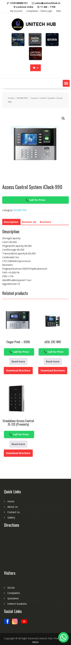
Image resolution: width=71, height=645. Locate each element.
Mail (58, 10)
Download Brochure (18, 370)
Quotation (13, 598)
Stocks (11, 587)
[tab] (11, 222)
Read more (18, 361)
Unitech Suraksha (17, 603)
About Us (12, 506)
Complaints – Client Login (39, 10)
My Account (16, 10)
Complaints (13, 593)
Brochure (45, 222)
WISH (35, 642)
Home (11, 98)
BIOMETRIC (22, 98)
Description (11, 222)
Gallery (11, 517)
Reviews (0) (29, 222)
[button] (66, 83)
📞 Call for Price (35, 200)
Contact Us (13, 512)
